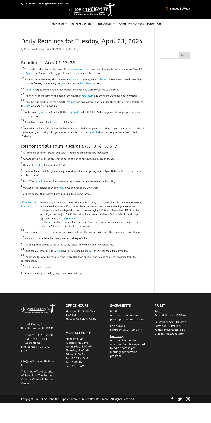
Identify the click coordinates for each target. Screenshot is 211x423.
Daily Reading (70, 49)
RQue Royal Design (34, 49)
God (73, 102)
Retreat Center (81, 24)
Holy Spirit (73, 112)
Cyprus (29, 73)
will (40, 181)
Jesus (89, 83)
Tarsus (53, 122)
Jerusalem (87, 95)
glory (41, 165)
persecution (76, 69)
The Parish (57, 24)
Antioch (104, 79)
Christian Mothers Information (140, 24)
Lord (82, 83)
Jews (51, 222)
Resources (105, 24)
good (63, 83)
